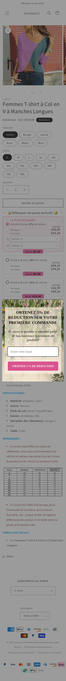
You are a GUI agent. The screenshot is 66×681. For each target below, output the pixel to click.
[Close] (59, 304)
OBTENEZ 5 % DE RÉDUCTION (33, 366)
